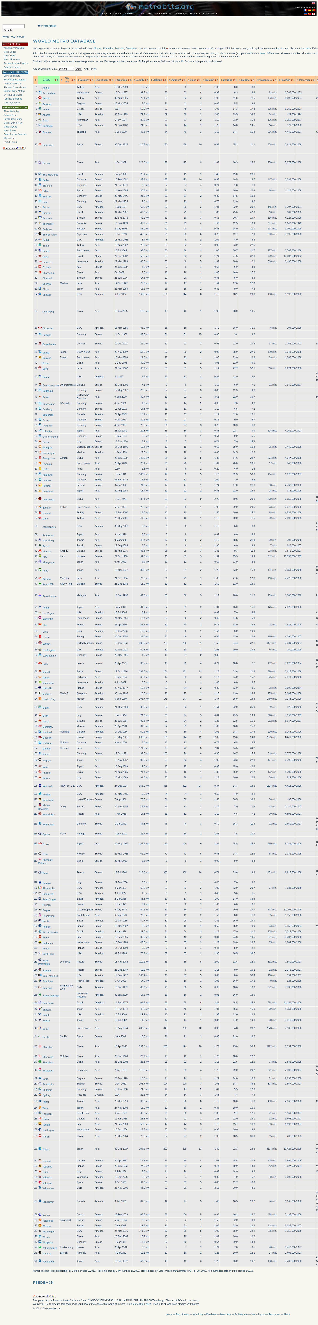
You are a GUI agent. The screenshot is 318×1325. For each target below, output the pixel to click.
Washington (49, 1231)
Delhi (45, 368)
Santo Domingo (51, 995)
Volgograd (48, 1220)
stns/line (227, 80)
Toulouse (47, 1166)
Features (119, 48)
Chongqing (48, 311)
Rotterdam (48, 943)
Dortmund (48, 391)
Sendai (46, 1020)
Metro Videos (10, 126)
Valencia (47, 1177)
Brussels (47, 218)
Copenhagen (49, 344)
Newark (46, 794)
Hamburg (47, 474)
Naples (46, 778)
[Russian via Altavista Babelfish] (305, 14)
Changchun (48, 273)
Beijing (46, 163)
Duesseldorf (49, 404)
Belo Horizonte (50, 174)
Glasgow (47, 447)
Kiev (45, 557)
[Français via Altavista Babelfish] (305, 10)
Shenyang (48, 1057)
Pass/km (285, 80)
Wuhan (46, 1237)
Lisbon (46, 637)
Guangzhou (49, 458)
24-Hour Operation (13, 95)
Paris (45, 873)
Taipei (46, 1102)
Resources (195, 13)
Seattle (46, 1015)
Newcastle (48, 800)
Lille (45, 625)
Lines (193, 80)
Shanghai (47, 1047)
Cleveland (48, 328)
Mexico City (49, 699)
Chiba (46, 289)
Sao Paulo (48, 1003)
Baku (45, 120)
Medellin (47, 694)
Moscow (47, 737)
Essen (46, 420)
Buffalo (46, 240)
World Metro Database (135, 13)
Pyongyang (48, 915)
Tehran (46, 1124)
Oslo (45, 854)
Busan (46, 251)
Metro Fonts (9, 55)
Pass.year (304, 80)
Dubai (46, 397)
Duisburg (47, 409)
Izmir (45, 518)
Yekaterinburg (50, 1248)
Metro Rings (10, 130)
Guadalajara (49, 453)
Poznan (47, 904)
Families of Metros (13, 99)
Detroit (46, 377)
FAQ (13, 36)
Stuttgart (47, 1090)
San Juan (48, 981)
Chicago (47, 294)
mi (95, 68)
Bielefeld (47, 185)
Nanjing (46, 772)
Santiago (47, 988)
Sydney (47, 1095)
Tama (45, 1108)
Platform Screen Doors (15, 87)
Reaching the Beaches (15, 134)
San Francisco (50, 975)
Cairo (45, 256)
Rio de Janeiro (50, 932)
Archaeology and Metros (16, 63)
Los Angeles (49, 650)
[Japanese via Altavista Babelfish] (313, 14)
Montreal (47, 732)
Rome (46, 937)
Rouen (46, 948)
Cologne (47, 335)
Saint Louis (48, 954)
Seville (46, 1037)
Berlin (46, 180)
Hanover (47, 480)
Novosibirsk (49, 814)
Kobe (45, 570)
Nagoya (47, 760)
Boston (46, 207)
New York (48, 786)
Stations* (176, 80)
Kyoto (46, 607)
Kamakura (48, 535)
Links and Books (12, 102)
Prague (46, 910)
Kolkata (47, 579)
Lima (45, 631)
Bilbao (46, 191)
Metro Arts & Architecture (160, 13)
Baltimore (48, 126)
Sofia (45, 1079)
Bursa (46, 245)
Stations (157, 80)
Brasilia (46, 213)
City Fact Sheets (12, 76)
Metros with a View (13, 123)
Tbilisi (46, 1119)
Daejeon (47, 358)
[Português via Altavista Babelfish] (313, 10)
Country (84, 80)
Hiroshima (48, 491)
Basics (98, 48)
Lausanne (48, 618)
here (262, 53)
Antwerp (47, 104)
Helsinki (47, 485)
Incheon (47, 507)
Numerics (108, 48)
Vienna (46, 1215)
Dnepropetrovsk (51, 385)
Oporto (46, 834)
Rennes (47, 926)
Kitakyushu (48, 562)
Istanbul (47, 513)
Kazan (46, 546)
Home (105, 13)
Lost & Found (10, 142)
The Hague (48, 1130)
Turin (45, 1172)
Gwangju (47, 464)
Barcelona (48, 145)
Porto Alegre (49, 899)
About (214, 13)
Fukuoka (47, 431)
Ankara (46, 98)
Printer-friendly (48, 25)
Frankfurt (47, 425)
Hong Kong (48, 499)
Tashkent (47, 1113)
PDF (190, 1270)
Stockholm (48, 1084)
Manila (46, 677)
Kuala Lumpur (50, 596)
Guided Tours (10, 115)
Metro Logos (181, 13)
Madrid (46, 672)
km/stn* (209, 80)
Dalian (46, 363)
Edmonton (48, 414)
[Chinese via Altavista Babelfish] (309, 14)
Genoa (46, 442)
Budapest (48, 229)
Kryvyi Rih (48, 584)
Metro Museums (12, 59)
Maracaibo (48, 683)
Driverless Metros (12, 83)
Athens (46, 109)
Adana (46, 87)
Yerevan (47, 1253)
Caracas (47, 262)
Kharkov (47, 551)
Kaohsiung (48, 540)
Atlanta (46, 115)
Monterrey (48, 727)
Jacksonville (49, 527)
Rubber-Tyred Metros (14, 91)
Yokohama (48, 1261)
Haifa (45, 469)
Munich (46, 754)
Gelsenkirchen (50, 436)
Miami (46, 707)
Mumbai (47, 748)
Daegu (46, 352)
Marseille (47, 688)
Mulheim (47, 743)
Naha (45, 767)
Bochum (47, 196)
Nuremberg (48, 824)
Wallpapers (9, 138)
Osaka (46, 844)
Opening (122, 80)
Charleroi (47, 278)
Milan (45, 715)
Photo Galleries (11, 111)
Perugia (47, 883)
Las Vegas (48, 613)
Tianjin (46, 1136)
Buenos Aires (50, 234)
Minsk (46, 721)
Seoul (46, 1028)
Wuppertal (48, 1242)
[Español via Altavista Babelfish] (309, 10)
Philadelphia (49, 888)
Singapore (48, 1070)
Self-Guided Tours (13, 119)
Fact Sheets (116, 13)
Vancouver (48, 1201)
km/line (245, 80)
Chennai (47, 283)
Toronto (46, 1161)
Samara (47, 970)
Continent (102, 80)
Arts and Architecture (14, 48)
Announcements (12, 67)
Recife (46, 921)
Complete (131, 48)
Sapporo (47, 1009)
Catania (47, 267)
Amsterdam (49, 93)
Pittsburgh (48, 894)
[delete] (55, 80)
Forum (205, 13)
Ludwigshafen (50, 655)
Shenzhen (48, 1062)
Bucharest (48, 223)
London (46, 643)
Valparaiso (48, 1188)
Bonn (45, 202)
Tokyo (46, 1149)
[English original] (313, 3)
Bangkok (47, 132)
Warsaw (47, 1226)
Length (140, 80)
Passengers (265, 80)
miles (309, 48)
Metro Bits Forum (141, 1304)
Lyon (45, 664)
